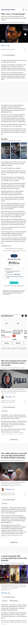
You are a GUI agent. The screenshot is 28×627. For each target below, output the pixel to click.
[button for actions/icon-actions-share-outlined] (25, 49)
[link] (8, 9)
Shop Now (6, 343)
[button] (23, 9)
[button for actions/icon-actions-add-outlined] (8, 46)
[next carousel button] (25, 34)
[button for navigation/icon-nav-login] (23, 9)
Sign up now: (3, 22)
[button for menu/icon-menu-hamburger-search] (26, 10)
